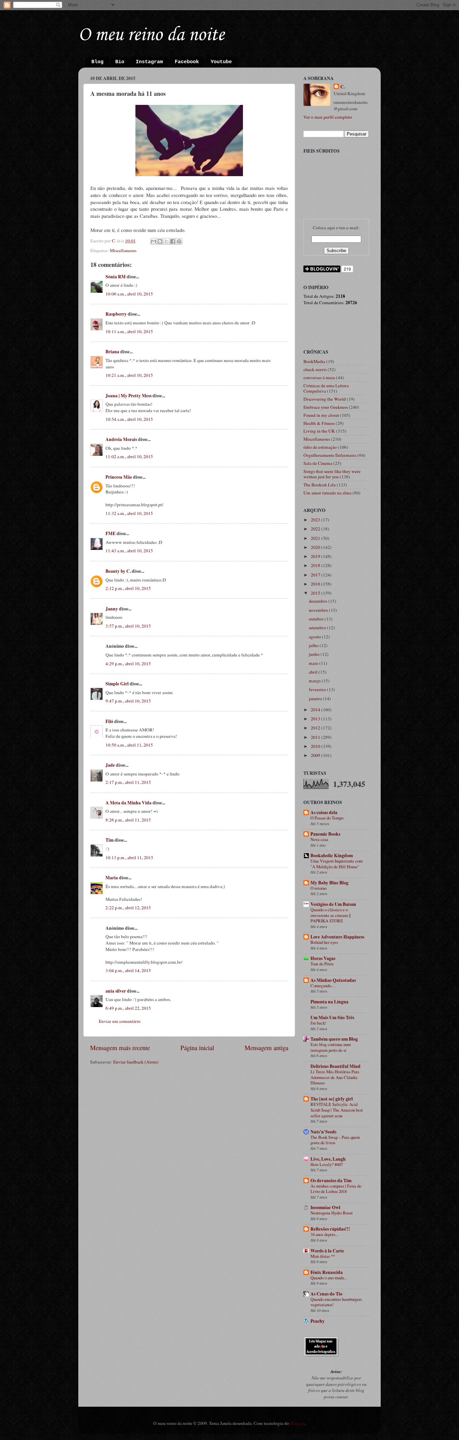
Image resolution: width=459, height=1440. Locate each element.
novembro (319, 610)
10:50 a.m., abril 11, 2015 (129, 745)
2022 (316, 529)
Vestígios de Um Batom (333, 904)
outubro (317, 619)
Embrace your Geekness (325, 407)
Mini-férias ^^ (322, 1256)
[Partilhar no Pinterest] (179, 241)
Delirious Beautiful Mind (335, 1066)
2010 (316, 746)
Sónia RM (116, 276)
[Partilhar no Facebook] (172, 241)
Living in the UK (319, 431)
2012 (316, 728)
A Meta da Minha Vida (129, 802)
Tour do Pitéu (321, 964)
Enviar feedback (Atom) (136, 1062)
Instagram (149, 62)
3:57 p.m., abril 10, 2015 (128, 626)
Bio (119, 62)
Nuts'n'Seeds (323, 1131)
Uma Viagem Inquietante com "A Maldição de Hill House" (336, 864)
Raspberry (116, 314)
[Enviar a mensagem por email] (153, 241)
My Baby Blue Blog (329, 882)
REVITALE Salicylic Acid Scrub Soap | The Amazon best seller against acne (336, 1109)
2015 (316, 593)
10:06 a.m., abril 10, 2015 (129, 294)
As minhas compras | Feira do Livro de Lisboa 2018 (335, 1189)
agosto (315, 637)
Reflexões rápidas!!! (330, 1229)
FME (111, 533)
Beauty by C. (118, 571)
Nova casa (319, 839)
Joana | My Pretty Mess (129, 395)
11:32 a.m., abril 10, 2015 (129, 513)
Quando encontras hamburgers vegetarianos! (336, 1302)
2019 (316, 556)
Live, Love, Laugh (328, 1159)
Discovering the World (324, 399)
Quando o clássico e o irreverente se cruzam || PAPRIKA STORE (330, 915)
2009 (316, 755)
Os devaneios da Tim (330, 1180)
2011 (316, 737)
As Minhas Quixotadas (333, 980)
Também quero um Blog (334, 1039)
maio (314, 663)
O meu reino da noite (151, 35)
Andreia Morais (121, 439)
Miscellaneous (123, 250)
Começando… (322, 986)
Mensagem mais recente (120, 1047)
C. (342, 87)
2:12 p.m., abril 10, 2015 (128, 588)
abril (314, 672)
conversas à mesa (319, 377)
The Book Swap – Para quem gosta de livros (335, 1140)
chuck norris (315, 369)
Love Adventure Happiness (337, 936)
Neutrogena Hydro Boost (331, 1213)
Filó (109, 721)
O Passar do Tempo (326, 818)
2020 (316, 547)
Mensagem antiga (266, 1047)
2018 (316, 565)
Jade (110, 765)
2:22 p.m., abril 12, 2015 (128, 908)
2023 (316, 520)
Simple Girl (117, 683)
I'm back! (318, 1023)
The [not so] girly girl (331, 1098)
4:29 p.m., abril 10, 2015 (128, 664)
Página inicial (197, 1047)
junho (315, 654)
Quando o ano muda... (328, 1278)
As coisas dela (323, 812)
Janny (112, 608)
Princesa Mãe (119, 477)
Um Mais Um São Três (332, 1017)
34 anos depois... (324, 1234)
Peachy (317, 1321)
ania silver (116, 991)
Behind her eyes (324, 942)
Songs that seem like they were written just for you (332, 474)
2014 (316, 710)
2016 (316, 584)
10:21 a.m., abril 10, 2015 (129, 375)
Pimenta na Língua (329, 1001)
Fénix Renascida (326, 1272)
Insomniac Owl (325, 1207)
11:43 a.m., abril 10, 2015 (129, 551)
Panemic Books (325, 834)
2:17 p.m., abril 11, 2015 (128, 782)
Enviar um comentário (119, 1021)
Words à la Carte (327, 1250)
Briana (112, 351)
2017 (316, 575)
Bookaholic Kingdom (331, 855)
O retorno (318, 888)
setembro (318, 628)
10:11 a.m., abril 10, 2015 (129, 331)
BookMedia (314, 361)
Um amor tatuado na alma (327, 493)
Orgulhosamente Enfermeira (330, 455)
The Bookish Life (319, 485)
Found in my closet (321, 415)
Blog (97, 62)
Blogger (297, 1423)
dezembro (318, 601)
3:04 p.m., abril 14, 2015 (128, 970)
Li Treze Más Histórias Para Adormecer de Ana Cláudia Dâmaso (334, 1077)
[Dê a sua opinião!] (160, 241)
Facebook (187, 62)
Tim (110, 840)
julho (314, 645)
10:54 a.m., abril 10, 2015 (129, 419)
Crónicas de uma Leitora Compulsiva (326, 388)
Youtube (221, 62)
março (315, 681)
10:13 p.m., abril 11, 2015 (129, 857)
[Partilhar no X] (166, 241)
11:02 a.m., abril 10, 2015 (129, 456)
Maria (112, 877)
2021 (316, 538)
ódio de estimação (320, 447)
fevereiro (318, 689)
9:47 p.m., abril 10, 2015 (128, 701)
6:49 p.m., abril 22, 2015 (128, 1008)
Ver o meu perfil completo (327, 117)
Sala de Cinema (317, 463)
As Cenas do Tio (326, 1293)
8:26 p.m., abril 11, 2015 (128, 820)
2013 (316, 719)
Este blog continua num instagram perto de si (330, 1047)
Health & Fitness (319, 423)
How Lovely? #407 (326, 1164)
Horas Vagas (322, 958)
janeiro (316, 698)
